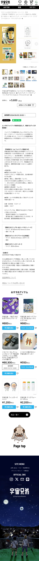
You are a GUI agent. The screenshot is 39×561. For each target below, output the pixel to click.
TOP (2, 12)
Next (36, 44)
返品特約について (9, 277)
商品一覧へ (15, 415)
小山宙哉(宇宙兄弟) (10, 12)
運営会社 (26, 470)
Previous (2, 44)
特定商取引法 (26, 468)
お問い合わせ (14, 468)
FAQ (20, 468)
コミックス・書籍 (22, 12)
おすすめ (6, 7)
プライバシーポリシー (16, 470)
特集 (19, 7)
